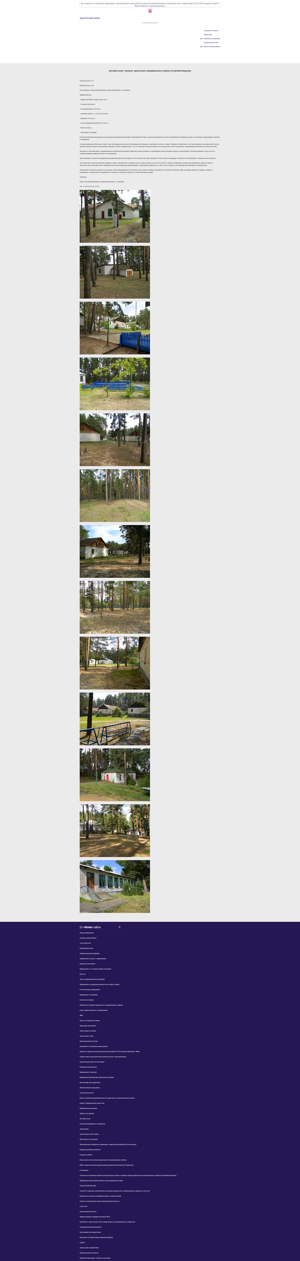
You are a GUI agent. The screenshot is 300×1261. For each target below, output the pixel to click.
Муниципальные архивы (88, 1108)
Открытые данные (86, 1155)
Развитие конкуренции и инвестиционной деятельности (99, 1201)
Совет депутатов (85, 943)
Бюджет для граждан (87, 1113)
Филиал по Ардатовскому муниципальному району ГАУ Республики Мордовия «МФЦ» (110, 1051)
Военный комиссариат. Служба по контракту (95, 1258)
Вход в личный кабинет (212, 46)
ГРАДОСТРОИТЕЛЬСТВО (88, 1186)
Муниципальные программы (90, 1088)
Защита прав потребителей (89, 1248)
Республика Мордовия (150, 23)
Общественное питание (88, 1031)
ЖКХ (81, 1015)
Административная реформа (90, 953)
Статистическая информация (90, 989)
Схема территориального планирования (93, 1010)
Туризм (82, 1242)
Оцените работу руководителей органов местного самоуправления (103, 1057)
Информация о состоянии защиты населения (95, 969)
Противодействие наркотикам (90, 1232)
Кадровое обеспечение (87, 964)
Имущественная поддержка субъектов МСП (95, 1217)
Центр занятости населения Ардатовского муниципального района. (103, 1160)
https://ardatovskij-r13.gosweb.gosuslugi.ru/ (150, 6)
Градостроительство (87, 1093)
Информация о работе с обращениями (93, 958)
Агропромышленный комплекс (91, 1227)
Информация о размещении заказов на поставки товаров (99, 984)
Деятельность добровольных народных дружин (96, 1237)
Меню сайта (208, 34)
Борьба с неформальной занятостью (92, 1103)
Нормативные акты (86, 948)
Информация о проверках (89, 995)
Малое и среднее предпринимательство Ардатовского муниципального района (107, 1098)
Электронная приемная (212, 38)
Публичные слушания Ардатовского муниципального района (101, 1005)
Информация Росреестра (88, 1072)
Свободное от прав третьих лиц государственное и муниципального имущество (107, 1222)
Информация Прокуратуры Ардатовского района (97, 1077)
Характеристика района (88, 1026)
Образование (84, 1129)
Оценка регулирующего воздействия (92, 1124)
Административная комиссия (90, 1149)
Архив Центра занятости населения (92, 1062)
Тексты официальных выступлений (92, 979)
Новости (83, 974)
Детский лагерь (85, 1119)
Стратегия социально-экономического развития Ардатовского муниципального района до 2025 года (115, 1191)
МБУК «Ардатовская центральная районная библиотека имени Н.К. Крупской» (107, 1165)
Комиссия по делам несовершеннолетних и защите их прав (100, 1196)
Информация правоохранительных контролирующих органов (101, 1180)
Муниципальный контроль (89, 1253)
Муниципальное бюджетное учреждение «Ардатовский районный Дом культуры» (108, 1144)
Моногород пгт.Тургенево (89, 1139)
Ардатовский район (90, 18)
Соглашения (84, 1170)
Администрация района (88, 938)
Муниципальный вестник (89, 1041)
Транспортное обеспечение (89, 1134)
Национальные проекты (88, 1211)
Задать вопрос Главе (87, 1036)
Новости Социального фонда (90, 1020)
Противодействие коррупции (90, 1082)
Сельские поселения (211, 30)
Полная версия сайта (211, 42)
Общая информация (87, 933)
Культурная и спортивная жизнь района (93, 1046)
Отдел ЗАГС (84, 1206)
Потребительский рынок (88, 1067)
